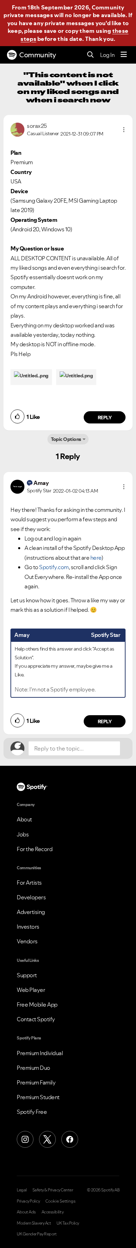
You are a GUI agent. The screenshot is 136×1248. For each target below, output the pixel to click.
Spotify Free (32, 1112)
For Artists (29, 882)
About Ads (26, 1212)
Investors (28, 926)
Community (37, 55)
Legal (22, 1190)
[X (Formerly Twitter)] (47, 1139)
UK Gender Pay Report (36, 1234)
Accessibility (52, 1212)
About (24, 819)
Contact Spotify (36, 1019)
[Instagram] (25, 1139)
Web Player (31, 990)
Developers (31, 897)
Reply (105, 417)
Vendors (27, 941)
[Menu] (124, 55)
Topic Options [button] (66, 439)
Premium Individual (40, 1053)
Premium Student (38, 1097)
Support (27, 975)
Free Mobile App (37, 1004)
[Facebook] (69, 1139)
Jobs (23, 834)
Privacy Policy (28, 1201)
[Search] (90, 55)
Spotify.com (54, 567)
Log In (107, 55)
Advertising (31, 912)
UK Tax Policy (67, 1223)
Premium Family (36, 1082)
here (95, 557)
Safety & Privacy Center (52, 1190)
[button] (124, 129)
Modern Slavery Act (34, 1223)
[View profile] (17, 129)
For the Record (34, 849)
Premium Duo (33, 1068)
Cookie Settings (60, 1201)
